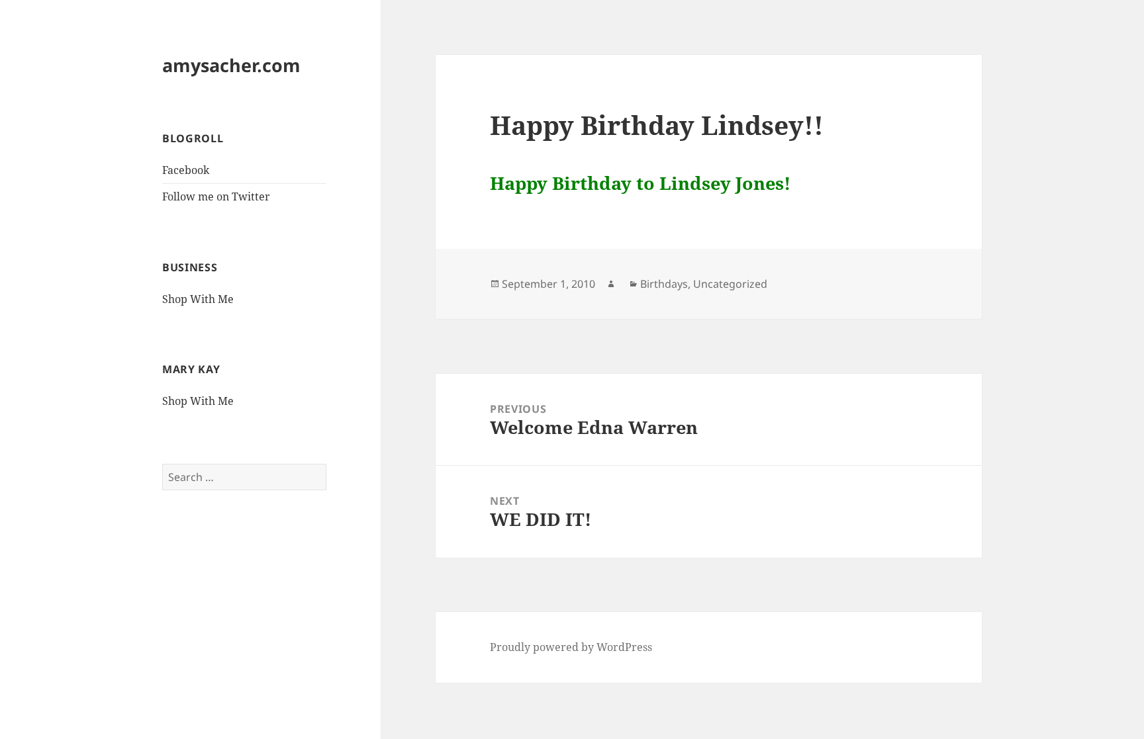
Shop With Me (198, 299)
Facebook (185, 170)
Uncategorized (730, 284)
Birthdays (664, 284)
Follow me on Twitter (216, 196)
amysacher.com (231, 65)
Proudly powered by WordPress (571, 647)
